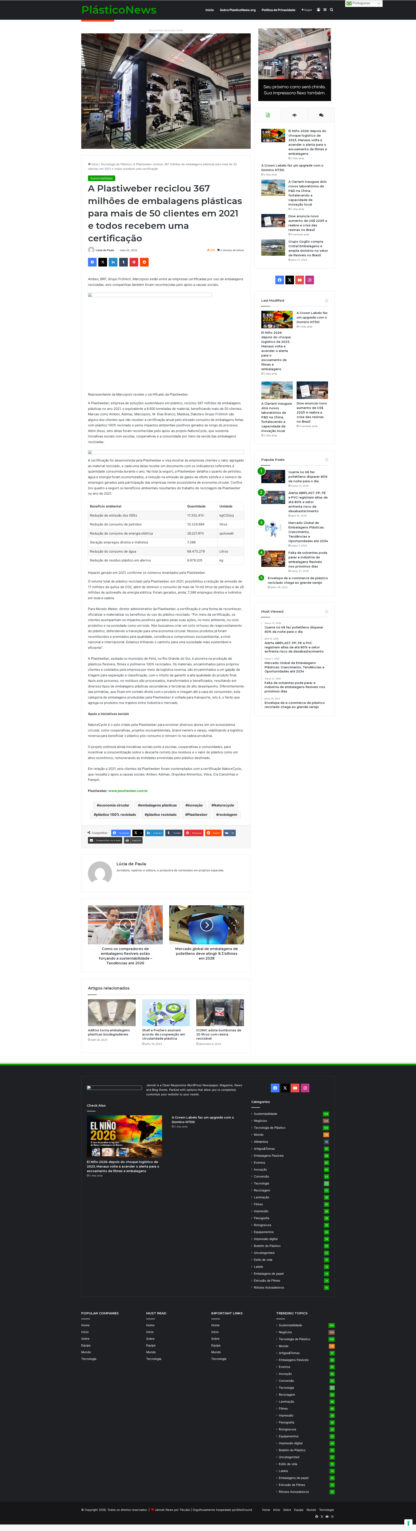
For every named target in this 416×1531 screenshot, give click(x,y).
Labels (258, 1266)
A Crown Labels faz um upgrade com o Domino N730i (312, 317)
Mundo (258, 1134)
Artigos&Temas (264, 1148)
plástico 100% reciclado (116, 814)
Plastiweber (197, 814)
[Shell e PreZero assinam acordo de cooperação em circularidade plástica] (166, 1012)
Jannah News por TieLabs (172, 1509)
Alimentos (261, 1141)
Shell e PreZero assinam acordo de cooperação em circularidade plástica (163, 1034)
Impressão (261, 1211)
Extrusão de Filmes (267, 1280)
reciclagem (227, 814)
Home (85, 1325)
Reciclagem (262, 1190)
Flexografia (261, 1218)
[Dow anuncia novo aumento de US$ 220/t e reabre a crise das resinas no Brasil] (273, 220)
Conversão (261, 1176)
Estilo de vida (263, 1259)
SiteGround (244, 1509)
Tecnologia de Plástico (116, 164)
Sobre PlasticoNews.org (238, 10)
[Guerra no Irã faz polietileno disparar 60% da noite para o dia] (273, 476)
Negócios (260, 1120)
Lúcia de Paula (105, 250)
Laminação (261, 1197)
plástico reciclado (162, 814)
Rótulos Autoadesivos (269, 1287)
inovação (195, 805)
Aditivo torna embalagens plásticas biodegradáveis (109, 1032)
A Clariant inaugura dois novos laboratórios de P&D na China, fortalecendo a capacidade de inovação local (276, 417)
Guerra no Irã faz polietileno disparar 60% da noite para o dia (308, 476)
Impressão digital (266, 1239)
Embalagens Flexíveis (269, 1155)
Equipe (86, 1345)
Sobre (85, 1338)
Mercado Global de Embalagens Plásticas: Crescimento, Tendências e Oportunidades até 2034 (308, 532)
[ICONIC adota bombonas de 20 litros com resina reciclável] (220, 1012)
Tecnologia (261, 1183)
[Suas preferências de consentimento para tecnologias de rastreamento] (408, 1523)
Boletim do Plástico (267, 1246)
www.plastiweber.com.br (128, 791)
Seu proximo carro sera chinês (166, 30)
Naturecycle (224, 805)
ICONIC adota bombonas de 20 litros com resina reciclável (218, 1034)
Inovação (260, 1169)
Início (210, 10)
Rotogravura (262, 1225)
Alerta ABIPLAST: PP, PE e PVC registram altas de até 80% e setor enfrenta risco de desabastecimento (308, 502)
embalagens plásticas (158, 805)
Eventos (259, 1162)
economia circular (114, 805)
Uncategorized (264, 1253)
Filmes (258, 1204)
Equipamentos (264, 1232)
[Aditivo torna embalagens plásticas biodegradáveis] (112, 1012)
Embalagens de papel (269, 1273)
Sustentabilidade (101, 178)
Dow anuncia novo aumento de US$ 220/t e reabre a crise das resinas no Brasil (312, 412)
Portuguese (361, 3)
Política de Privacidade (278, 10)
